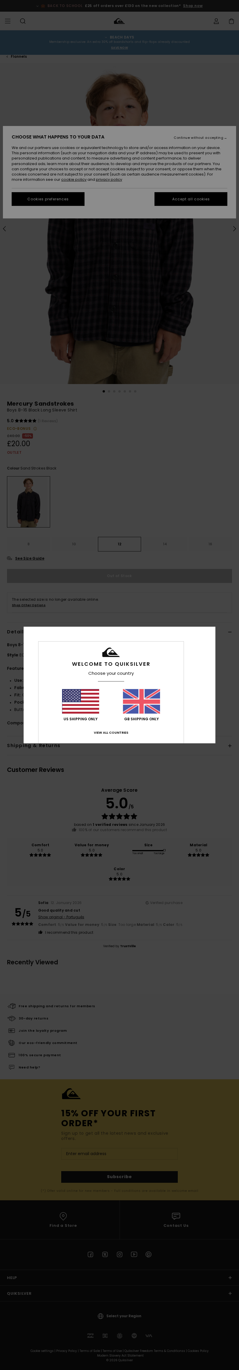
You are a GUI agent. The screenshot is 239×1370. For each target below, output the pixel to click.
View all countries (111, 732)
